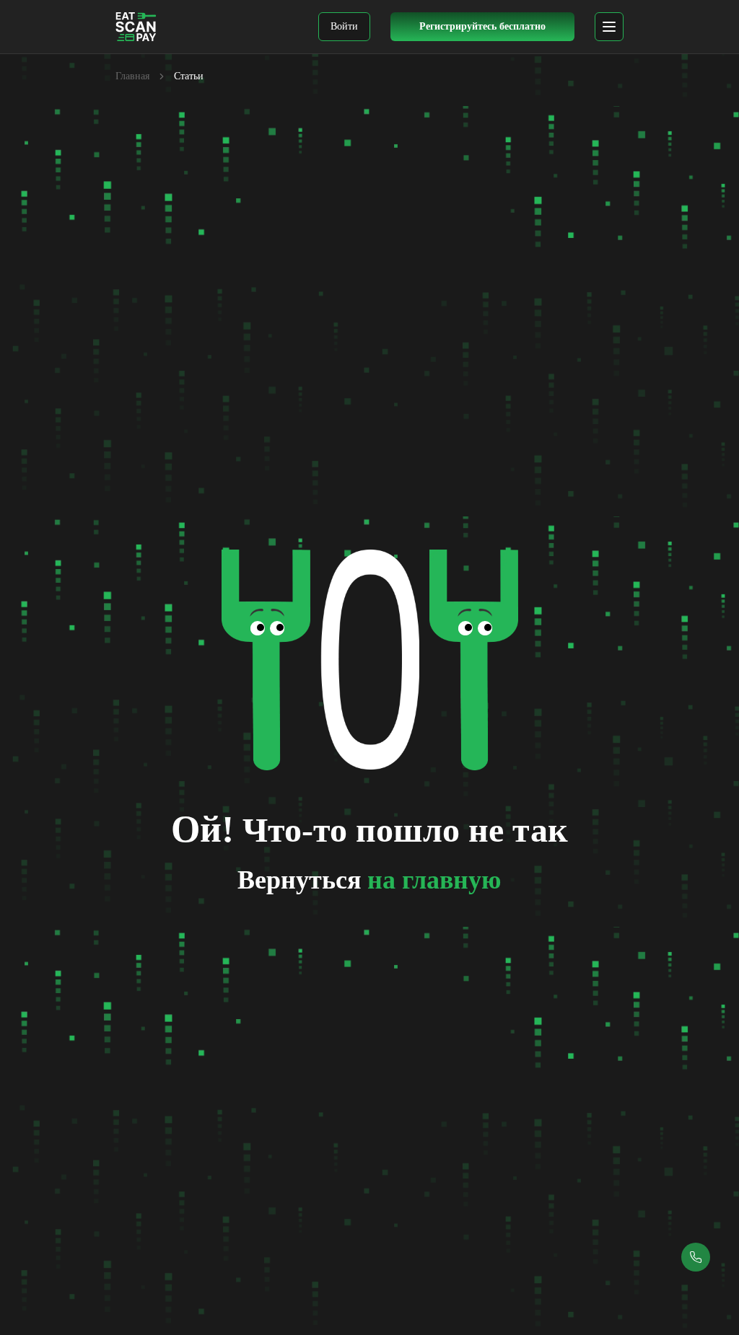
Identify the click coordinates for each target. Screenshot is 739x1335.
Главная (132, 76)
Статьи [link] (189, 76)
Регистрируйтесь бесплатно (482, 26)
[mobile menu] (609, 26)
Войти (344, 26)
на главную (434, 879)
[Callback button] (695, 1257)
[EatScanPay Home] (136, 26)
